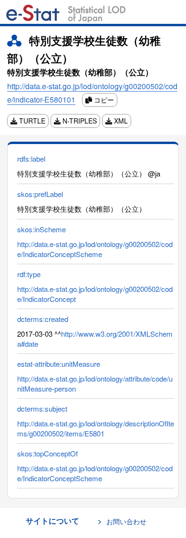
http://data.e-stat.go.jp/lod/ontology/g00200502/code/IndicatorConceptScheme (95, 249)
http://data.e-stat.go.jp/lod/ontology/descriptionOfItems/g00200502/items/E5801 (95, 428)
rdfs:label (31, 159)
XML (120, 120)
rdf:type (29, 274)
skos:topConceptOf (47, 453)
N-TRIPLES (79, 120)
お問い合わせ (126, 521)
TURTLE (31, 120)
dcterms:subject (42, 409)
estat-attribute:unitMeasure (58, 364)
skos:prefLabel (40, 194)
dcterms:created (42, 319)
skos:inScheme (41, 229)
